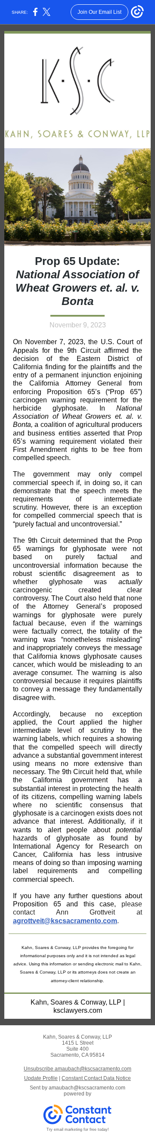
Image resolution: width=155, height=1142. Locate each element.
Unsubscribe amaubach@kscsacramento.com (77, 1069)
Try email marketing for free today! (77, 1129)
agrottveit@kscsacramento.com (65, 920)
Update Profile (41, 1078)
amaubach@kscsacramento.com (87, 1088)
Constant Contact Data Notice (96, 1078)
